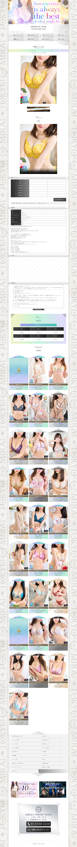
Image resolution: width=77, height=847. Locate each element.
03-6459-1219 (31, 203)
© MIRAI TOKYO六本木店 (38, 844)
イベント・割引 (45, 748)
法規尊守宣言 (45, 763)
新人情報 (44, 751)
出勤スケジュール (46, 744)
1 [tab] (35, 104)
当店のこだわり (45, 740)
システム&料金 (15, 748)
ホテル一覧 (14, 759)
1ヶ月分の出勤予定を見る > (60, 199)
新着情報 (14, 755)
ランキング (44, 755)
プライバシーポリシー (17, 767)
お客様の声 (14, 751)
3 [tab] (39, 104)
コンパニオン (15, 744)
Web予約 (44, 736)
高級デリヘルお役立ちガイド (18, 763)
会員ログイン (15, 771)
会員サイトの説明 (46, 767)
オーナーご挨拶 (15, 740)
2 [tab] (37, 104)
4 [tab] (41, 104)
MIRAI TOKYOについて (17, 736)
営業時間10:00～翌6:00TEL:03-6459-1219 (38, 28)
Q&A (43, 759)
